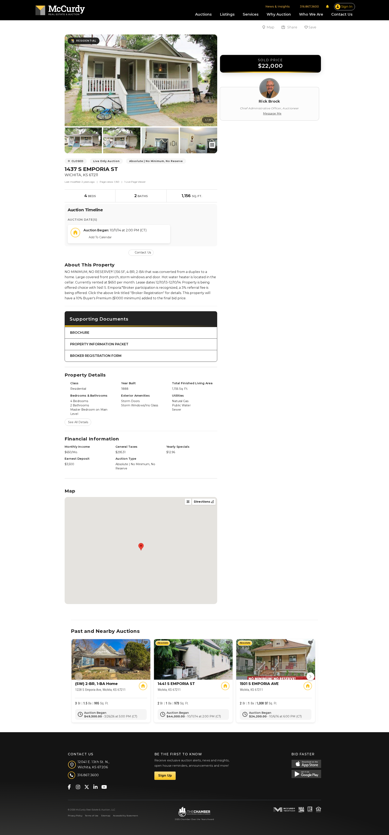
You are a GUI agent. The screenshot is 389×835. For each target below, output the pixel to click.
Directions (202, 501)
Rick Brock (269, 101)
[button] (141, 252)
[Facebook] (69, 787)
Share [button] (291, 27)
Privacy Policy (75, 815)
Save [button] (312, 27)
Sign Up (165, 775)
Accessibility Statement (125, 815)
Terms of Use (91, 815)
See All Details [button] (78, 422)
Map (271, 27)
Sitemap (105, 815)
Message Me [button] (272, 113)
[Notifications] (327, 6)
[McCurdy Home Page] (60, 9)
